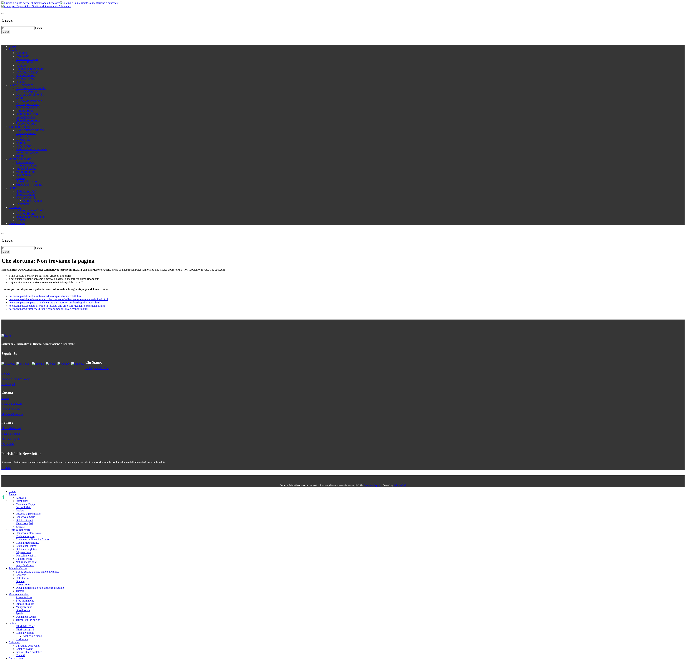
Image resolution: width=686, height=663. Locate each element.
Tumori (20, 155)
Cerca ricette (17, 223)
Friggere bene (25, 110)
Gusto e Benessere (11, 403)
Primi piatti (22, 56)
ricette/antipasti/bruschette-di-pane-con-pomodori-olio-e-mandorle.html (48, 308)
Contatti (21, 220)
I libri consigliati (25, 194)
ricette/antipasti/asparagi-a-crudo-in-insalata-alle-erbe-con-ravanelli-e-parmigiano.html (57, 305)
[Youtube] (21, 39)
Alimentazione (25, 162)
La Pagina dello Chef (29, 210)
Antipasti (21, 52)
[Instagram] (17, 39)
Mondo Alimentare (12, 414)
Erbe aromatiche (26, 165)
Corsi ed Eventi (25, 213)
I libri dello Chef (26, 191)
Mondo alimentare (20, 158)
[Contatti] (10, 39)
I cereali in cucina (27, 113)
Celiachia (22, 136)
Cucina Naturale (26, 197)
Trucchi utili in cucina (29, 184)
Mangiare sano (25, 171)
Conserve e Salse (27, 72)
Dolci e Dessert (25, 75)
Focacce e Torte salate (30, 68)
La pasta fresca (25, 117)
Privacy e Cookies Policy (15, 378)
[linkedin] (24, 39)
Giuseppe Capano (372, 485)
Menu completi (25, 78)
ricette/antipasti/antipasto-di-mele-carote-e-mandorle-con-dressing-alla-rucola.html (54, 302)
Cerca (6, 32)
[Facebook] (14, 39)
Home (12, 46)
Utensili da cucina (27, 181)
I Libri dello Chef (11, 428)
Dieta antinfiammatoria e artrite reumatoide (31, 151)
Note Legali (8, 384)
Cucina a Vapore (26, 91)
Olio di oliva (23, 175)
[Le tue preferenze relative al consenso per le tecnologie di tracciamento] (3, 497)
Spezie (20, 178)
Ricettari (21, 81)
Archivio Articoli (33, 200)
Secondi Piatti (24, 62)
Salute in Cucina (19, 126)
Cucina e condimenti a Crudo (32, 539)
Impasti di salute (26, 168)
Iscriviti (6, 468)
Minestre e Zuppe (27, 59)
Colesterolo (23, 139)
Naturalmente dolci (28, 120)
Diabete (21, 142)
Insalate (21, 65)
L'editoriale (23, 204)
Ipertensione (23, 146)
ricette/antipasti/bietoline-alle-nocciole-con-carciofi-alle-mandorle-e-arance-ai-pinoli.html (58, 299)
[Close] (2, 13)
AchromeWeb (400, 485)
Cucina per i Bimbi (27, 104)
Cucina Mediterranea (29, 101)
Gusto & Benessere (21, 84)
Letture (13, 187)
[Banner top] (36, 6)
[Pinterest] (28, 39)
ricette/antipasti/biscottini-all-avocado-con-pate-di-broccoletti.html (45, 296)
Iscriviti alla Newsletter (30, 216)
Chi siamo (15, 207)
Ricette (13, 49)
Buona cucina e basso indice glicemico (30, 131)
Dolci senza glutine (28, 107)
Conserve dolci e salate (31, 88)
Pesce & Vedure (26, 123)
